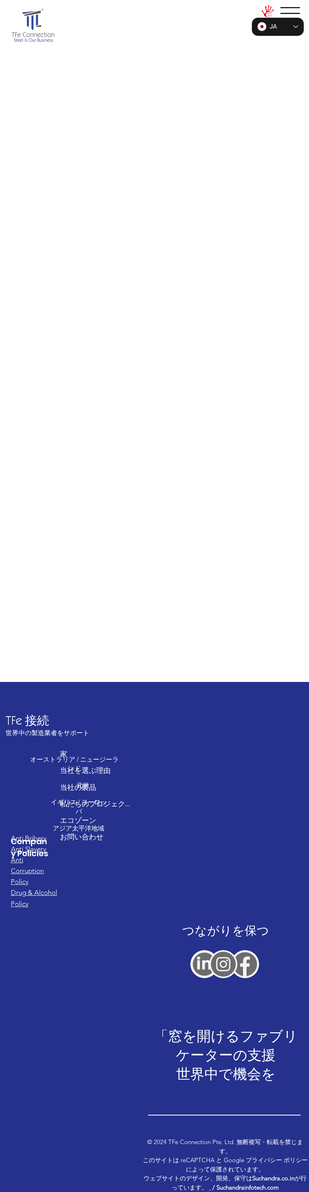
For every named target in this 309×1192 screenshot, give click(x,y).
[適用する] (204, 964)
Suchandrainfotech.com (247, 1187)
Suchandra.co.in (273, 1178)
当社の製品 (78, 787)
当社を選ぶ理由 (85, 770)
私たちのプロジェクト (95, 803)
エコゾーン (78, 820)
